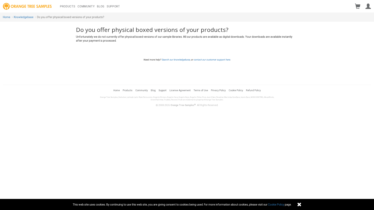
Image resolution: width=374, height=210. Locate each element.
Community (86, 6)
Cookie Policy (236, 90)
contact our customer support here (212, 59)
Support (113, 6)
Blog (100, 6)
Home (6, 17)
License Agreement (180, 90)
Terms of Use (201, 90)
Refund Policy (253, 90)
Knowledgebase (24, 17)
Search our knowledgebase (176, 59)
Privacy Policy (218, 90)
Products (67, 6)
